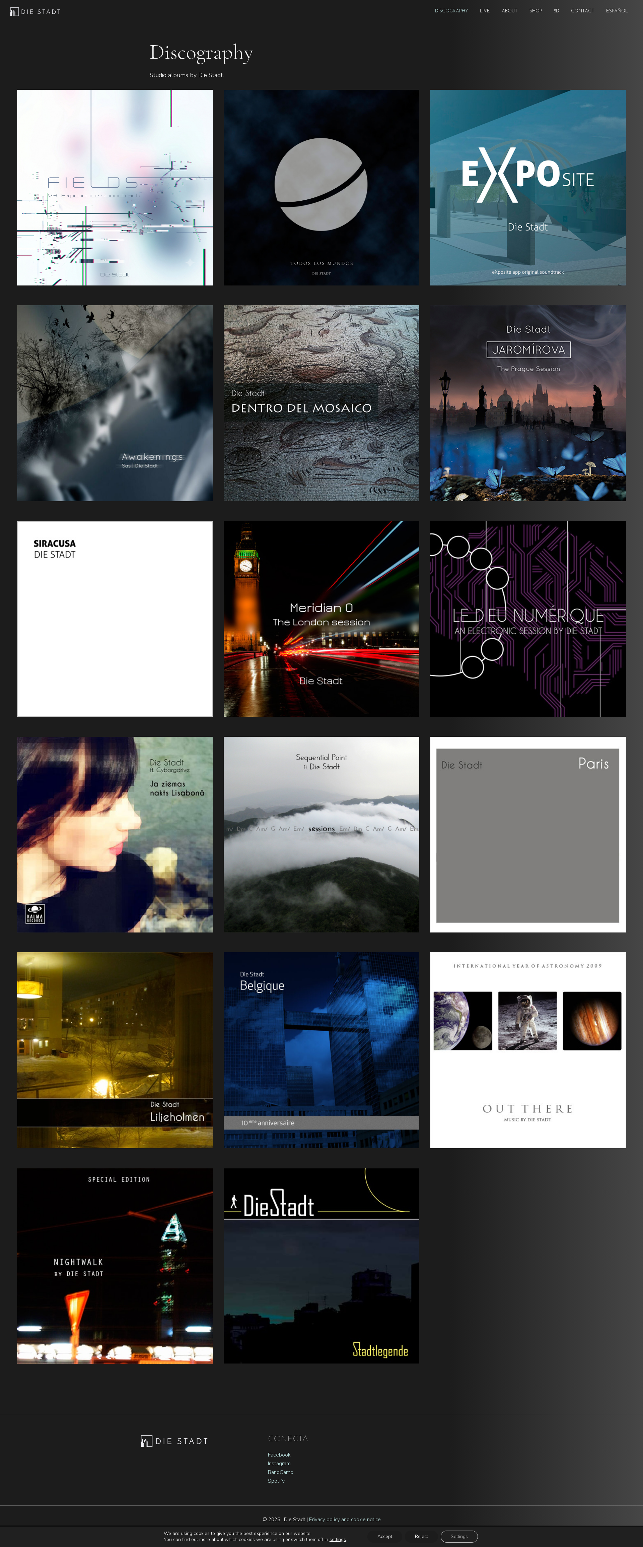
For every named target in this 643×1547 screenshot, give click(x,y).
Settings (459, 1536)
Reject (421, 1536)
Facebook (279, 1455)
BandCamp (280, 1472)
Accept (384, 1536)
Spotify (276, 1481)
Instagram (279, 1463)
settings (338, 1540)
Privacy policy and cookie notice (345, 1519)
